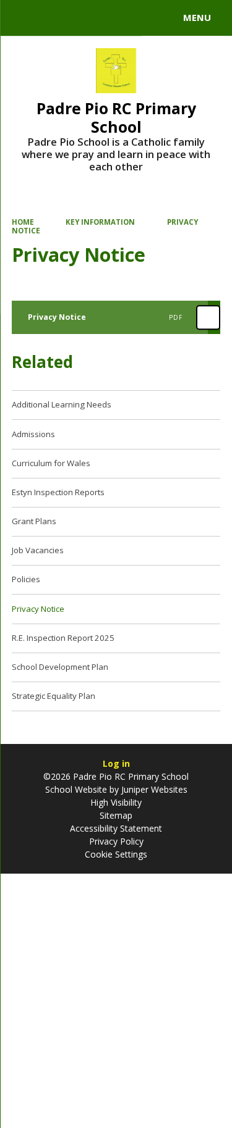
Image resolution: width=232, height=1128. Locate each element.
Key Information (100, 222)
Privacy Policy (116, 841)
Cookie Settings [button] (116, 854)
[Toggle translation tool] (54, 18)
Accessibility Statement (116, 828)
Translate (103, 19)
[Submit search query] (151, 16)
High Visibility (116, 802)
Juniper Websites (153, 789)
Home (23, 222)
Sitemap (116, 815)
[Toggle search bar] (23, 18)
